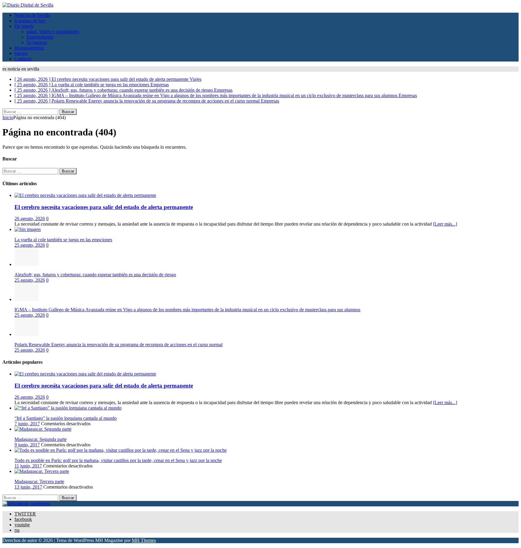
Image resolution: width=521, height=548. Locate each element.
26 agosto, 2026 (29, 218)
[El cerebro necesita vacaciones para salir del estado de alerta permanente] (85, 195)
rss (17, 530)
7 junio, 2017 (27, 423)
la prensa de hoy (30, 20)
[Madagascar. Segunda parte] (42, 429)
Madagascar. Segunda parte (40, 439)
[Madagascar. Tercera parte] (41, 471)
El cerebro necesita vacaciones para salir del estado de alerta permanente (103, 207)
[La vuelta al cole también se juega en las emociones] (27, 229)
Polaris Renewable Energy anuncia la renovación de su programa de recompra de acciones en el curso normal (118, 344)
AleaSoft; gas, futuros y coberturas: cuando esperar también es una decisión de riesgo (95, 274)
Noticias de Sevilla (32, 15)
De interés (24, 26)
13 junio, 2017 (28, 486)
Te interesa (37, 42)
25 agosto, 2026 (29, 245)
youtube (22, 524)
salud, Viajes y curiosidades (53, 31)
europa (20, 53)
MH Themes (144, 540)
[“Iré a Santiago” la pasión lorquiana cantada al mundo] (68, 407)
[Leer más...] (445, 223)
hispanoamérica (29, 47)
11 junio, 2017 (28, 465)
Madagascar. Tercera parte (39, 481)
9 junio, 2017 (27, 444)
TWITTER (25, 513)
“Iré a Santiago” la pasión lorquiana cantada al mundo (65, 418)
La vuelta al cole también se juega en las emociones (63, 239)
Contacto (23, 58)
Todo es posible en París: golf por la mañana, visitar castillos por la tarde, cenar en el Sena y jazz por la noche (118, 460)
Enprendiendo (40, 37)
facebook (23, 519)
